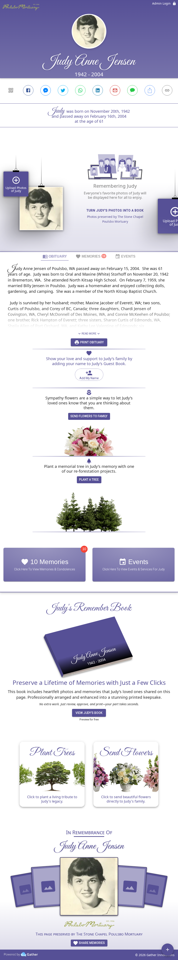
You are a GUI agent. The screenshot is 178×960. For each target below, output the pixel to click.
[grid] (89, 197)
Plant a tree (89, 479)
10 (84, 549)
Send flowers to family (88, 416)
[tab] (55, 256)
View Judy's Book (89, 713)
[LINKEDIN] (97, 90)
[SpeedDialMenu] (168, 949)
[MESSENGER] (45, 90)
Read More (89, 333)
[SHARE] (150, 90)
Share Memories (91, 943)
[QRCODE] (11, 90)
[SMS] (132, 90)
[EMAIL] (115, 90)
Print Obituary (91, 342)
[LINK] (167, 90)
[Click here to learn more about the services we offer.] (89, 925)
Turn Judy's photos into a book (115, 210)
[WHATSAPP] (80, 90)
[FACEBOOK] (28, 90)
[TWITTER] (63, 90)
